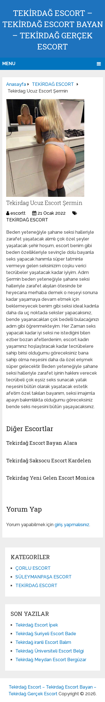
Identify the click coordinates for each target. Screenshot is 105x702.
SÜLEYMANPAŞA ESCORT (43, 577)
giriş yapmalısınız (72, 524)
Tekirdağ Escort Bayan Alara (41, 442)
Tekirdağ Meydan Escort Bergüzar (50, 659)
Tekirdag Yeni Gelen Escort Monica (50, 477)
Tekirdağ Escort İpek (36, 625)
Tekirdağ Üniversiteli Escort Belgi (49, 651)
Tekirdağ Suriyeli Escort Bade (45, 633)
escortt (17, 213)
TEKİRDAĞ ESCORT (27, 220)
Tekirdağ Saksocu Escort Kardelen (48, 460)
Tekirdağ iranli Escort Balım (43, 642)
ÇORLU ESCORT (33, 568)
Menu (8, 63)
